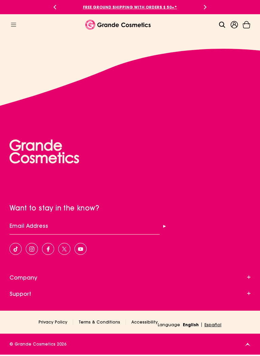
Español (212, 324)
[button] (246, 25)
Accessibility (144, 322)
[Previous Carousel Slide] (55, 7)
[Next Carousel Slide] (205, 7)
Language (169, 324)
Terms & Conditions (99, 322)
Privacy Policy (53, 322)
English (191, 324)
